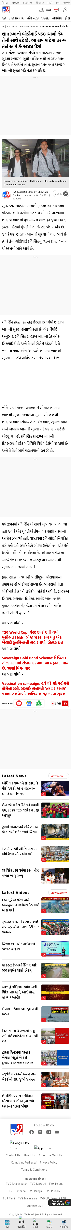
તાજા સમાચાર (16, 18)
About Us (29, 1155)
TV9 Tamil (9, 1198)
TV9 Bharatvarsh (16, 1183)
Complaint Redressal (24, 1162)
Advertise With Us (51, 1155)
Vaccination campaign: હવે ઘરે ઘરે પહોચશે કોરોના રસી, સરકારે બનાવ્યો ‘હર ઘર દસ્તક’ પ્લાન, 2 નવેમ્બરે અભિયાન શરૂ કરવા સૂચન (35, 689)
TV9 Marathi (38, 1183)
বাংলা (58, 3)
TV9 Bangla (35, 1191)
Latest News (14, 775)
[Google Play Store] (22, 1145)
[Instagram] (48, 1132)
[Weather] (42, 9)
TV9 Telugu (56, 1183)
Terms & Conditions (34, 1169)
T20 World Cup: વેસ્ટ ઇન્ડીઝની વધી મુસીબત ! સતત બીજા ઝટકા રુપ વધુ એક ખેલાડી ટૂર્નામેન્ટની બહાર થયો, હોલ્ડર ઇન (32, 637)
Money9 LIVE (34, 1205)
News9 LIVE (58, 1198)
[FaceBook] (31, 1132)
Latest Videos (15, 892)
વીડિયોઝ (57, 18)
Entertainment (30, 26)
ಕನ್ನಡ (27, 3)
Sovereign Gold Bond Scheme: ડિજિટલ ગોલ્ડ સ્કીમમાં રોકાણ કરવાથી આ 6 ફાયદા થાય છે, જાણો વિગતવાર (35, 663)
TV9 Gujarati (19, 191)
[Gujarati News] (6, 9)
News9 (15, 3)
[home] (4, 18)
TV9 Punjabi (52, 1191)
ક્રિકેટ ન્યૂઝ (32, 18)
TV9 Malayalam (27, 1198)
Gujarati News (10, 26)
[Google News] (29, 703)
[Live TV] (55, 9)
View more (57, 776)
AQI (48, 9)
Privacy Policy (48, 1162)
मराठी (49, 3)
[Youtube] (19, 703)
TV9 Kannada (17, 1191)
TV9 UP (44, 1198)
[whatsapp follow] (39, 703)
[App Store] (46, 1149)
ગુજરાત (45, 18)
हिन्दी (5, 3)
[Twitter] (40, 1132)
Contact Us (13, 1155)
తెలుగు (40, 3)
